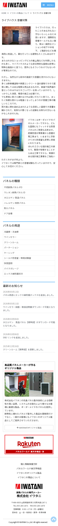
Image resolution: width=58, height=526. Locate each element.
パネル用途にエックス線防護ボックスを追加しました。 (29, 294)
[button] (48, 5)
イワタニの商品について (19, 13)
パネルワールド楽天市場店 (29, 468)
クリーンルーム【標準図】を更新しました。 (23, 349)
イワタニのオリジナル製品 (29, 472)
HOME (3, 13)
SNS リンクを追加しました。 (16, 337)
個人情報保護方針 (29, 464)
